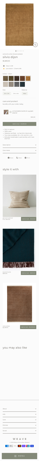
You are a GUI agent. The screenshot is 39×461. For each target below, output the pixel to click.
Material (24, 90)
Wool (24, 93)
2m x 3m (6, 93)
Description (7, 145)
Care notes (6, 150)
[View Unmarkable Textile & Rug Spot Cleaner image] (6, 112)
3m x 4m (16, 93)
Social (5, 430)
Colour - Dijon (7, 73)
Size (4, 90)
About (5, 409)
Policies (5, 425)
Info (4, 414)
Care (4, 419)
